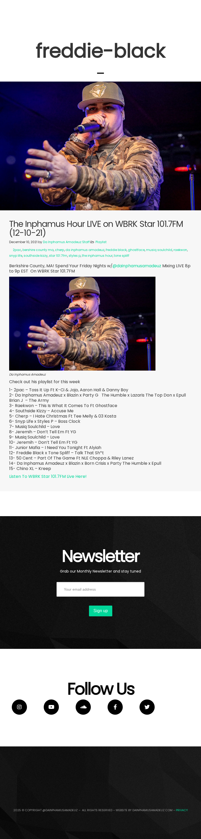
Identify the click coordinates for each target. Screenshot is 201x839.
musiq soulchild (159, 250)
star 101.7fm (58, 255)
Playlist (101, 242)
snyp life (15, 255)
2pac (17, 250)
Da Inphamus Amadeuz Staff (66, 242)
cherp (59, 250)
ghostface (136, 250)
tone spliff (121, 255)
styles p (75, 255)
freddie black (116, 250)
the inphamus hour (97, 255)
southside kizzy (36, 255)
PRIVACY (182, 810)
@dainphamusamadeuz (137, 266)
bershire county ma (38, 250)
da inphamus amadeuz (84, 250)
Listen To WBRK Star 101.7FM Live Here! (48, 476)
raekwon (180, 250)
